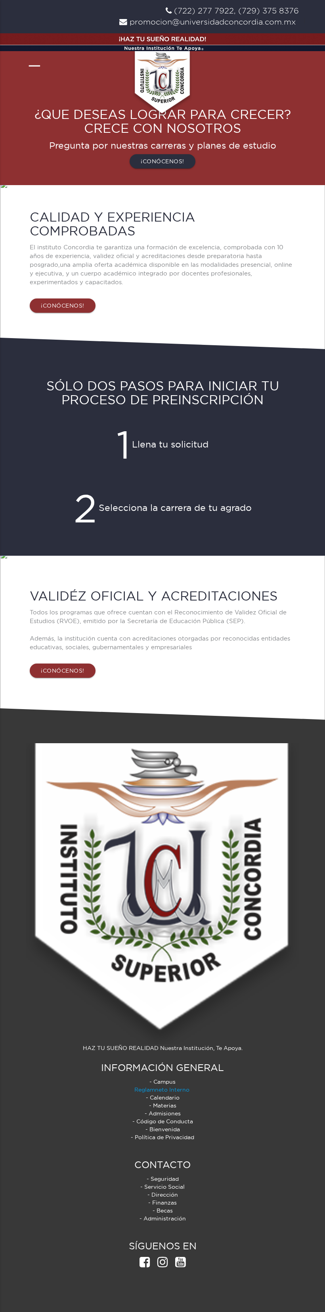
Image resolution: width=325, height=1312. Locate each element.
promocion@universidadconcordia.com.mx (211, 22)
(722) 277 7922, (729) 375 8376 (235, 10)
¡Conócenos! (162, 161)
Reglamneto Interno (162, 1089)
